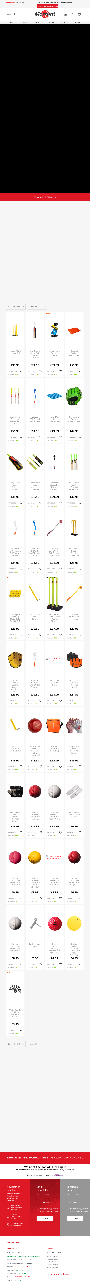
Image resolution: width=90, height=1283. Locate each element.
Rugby (40, 1211)
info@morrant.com (59, 1274)
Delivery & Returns (66, 2)
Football (46, 1211)
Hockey (46, 1209)
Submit (45, 1218)
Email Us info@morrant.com (48, 6)
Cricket (40, 1209)
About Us (42, 2)
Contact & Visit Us (52, 2)
